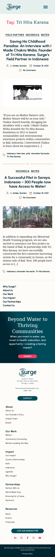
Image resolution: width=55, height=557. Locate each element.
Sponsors (10, 500)
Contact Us (9, 305)
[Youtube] (39, 538)
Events (9, 518)
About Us (8, 290)
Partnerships (13, 484)
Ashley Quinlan (20, 66)
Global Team (11, 419)
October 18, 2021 (41, 66)
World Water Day (13, 492)
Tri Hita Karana (14, 156)
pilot (28, 153)
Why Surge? (9, 286)
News (8, 514)
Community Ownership (16, 439)
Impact (10, 451)
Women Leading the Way (17, 443)
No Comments (29, 70)
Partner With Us (13, 488)
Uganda (9, 472)
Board (8, 423)
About (9, 406)
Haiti (8, 463)
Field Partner (15, 34)
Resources (11, 508)
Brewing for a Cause (15, 496)
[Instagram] (21, 538)
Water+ (9, 435)
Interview (20, 153)
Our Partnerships (12, 301)
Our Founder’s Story (15, 414)
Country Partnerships (15, 459)
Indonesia (33, 34)
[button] (45, 7)
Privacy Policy (27, 554)
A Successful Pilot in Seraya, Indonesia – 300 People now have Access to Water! (27, 182)
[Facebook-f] (27, 538)
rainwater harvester (40, 153)
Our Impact (9, 297)
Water (45, 34)
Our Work (8, 294)
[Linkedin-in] (15, 538)
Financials (10, 522)
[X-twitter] (33, 538)
